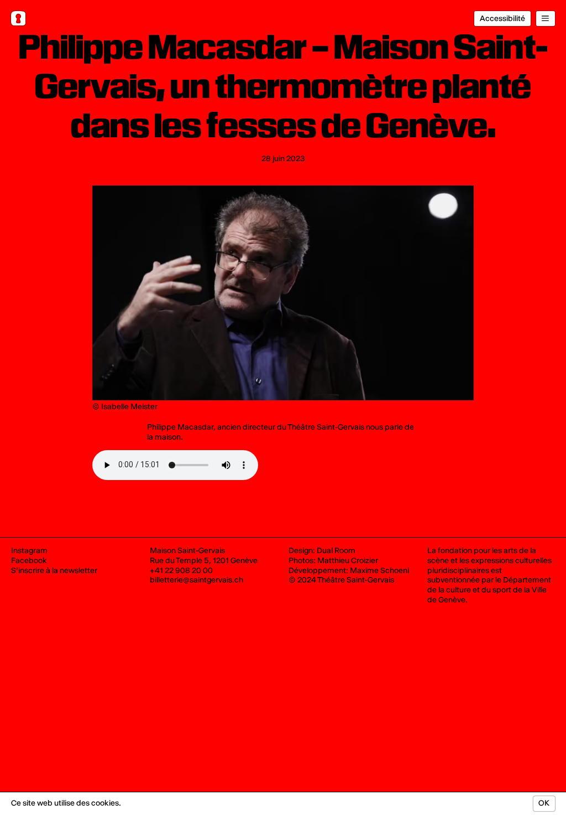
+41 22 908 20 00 (181, 570)
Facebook (29, 560)
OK (543, 803)
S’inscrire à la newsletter (54, 570)
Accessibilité (502, 18)
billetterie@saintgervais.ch (196, 580)
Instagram (29, 550)
